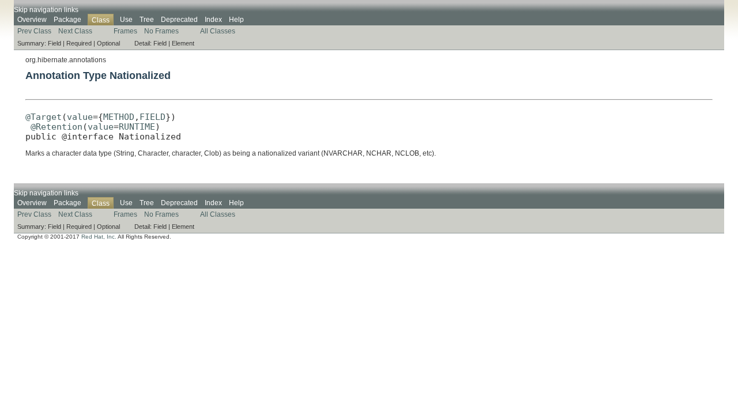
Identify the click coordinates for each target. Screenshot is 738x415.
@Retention (56, 126)
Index (213, 20)
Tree (147, 20)
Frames (125, 31)
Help (236, 20)
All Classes (217, 31)
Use (126, 20)
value (80, 117)
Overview (32, 20)
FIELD (152, 117)
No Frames (161, 31)
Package (67, 20)
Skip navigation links (46, 10)
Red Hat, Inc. (98, 236)
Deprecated (179, 20)
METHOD (118, 117)
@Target (43, 117)
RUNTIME (137, 126)
